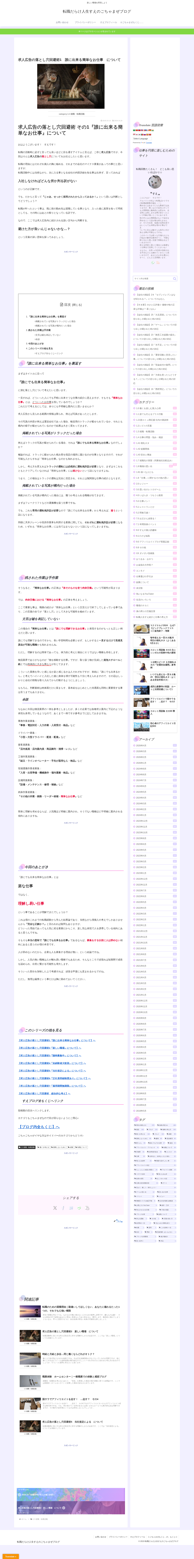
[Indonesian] (134, 134)
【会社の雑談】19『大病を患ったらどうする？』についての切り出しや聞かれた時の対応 (155, 379)
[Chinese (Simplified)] (137, 130)
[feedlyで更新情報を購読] (152, 262)
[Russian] (144, 134)
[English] (142, 130)
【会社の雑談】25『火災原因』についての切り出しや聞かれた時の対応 (155, 317)
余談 (38, 339)
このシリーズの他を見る (40, 348)
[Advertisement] (71, 48)
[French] (147, 130)
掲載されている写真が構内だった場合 (53, 326)
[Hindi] (152, 130)
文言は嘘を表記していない (48, 335)
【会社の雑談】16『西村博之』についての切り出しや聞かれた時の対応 (155, 391)
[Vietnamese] (150, 134)
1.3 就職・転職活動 (28, 1147)
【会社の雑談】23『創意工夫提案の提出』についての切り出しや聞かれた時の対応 (155, 337)
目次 (67, 304)
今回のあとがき (36, 343)
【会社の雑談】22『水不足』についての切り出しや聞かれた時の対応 (155, 347)
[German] (150, 130)
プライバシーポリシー (118, 1537)
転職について (82, 1147)
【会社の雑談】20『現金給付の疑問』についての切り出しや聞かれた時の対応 (155, 367)
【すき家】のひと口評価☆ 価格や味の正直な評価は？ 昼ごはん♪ (154, 307)
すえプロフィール (137, 1537)
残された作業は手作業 (39, 330)
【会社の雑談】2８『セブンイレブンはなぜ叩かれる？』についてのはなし (154, 297)
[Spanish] (147, 134)
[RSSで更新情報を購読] (157, 262)
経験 (71, 1147)
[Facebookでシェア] (63, 1207)
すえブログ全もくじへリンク (49, 353)
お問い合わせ (100, 1537)
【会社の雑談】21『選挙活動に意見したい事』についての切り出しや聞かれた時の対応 (155, 357)
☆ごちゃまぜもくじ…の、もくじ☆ (162, 1537)
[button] (87, 1207)
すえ (155, 193)
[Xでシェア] (54, 1207)
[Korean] (139, 134)
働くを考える (44, 1147)
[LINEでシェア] (78, 1207)
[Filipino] (144, 130)
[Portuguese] (142, 134)
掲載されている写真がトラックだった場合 (56, 321)
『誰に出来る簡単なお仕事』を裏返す (47, 316)
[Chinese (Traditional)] (139, 130)
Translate (149, 142)
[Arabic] (134, 130)
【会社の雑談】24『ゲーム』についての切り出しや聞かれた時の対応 (155, 327)
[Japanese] (137, 134)
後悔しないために (59, 1147)
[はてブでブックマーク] (71, 1207)
